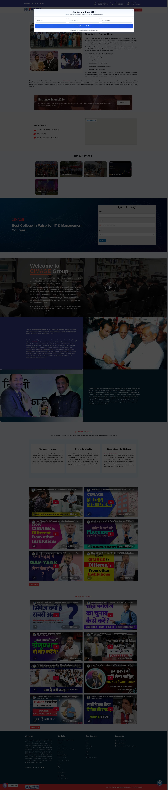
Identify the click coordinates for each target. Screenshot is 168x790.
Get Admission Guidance (84, 26)
